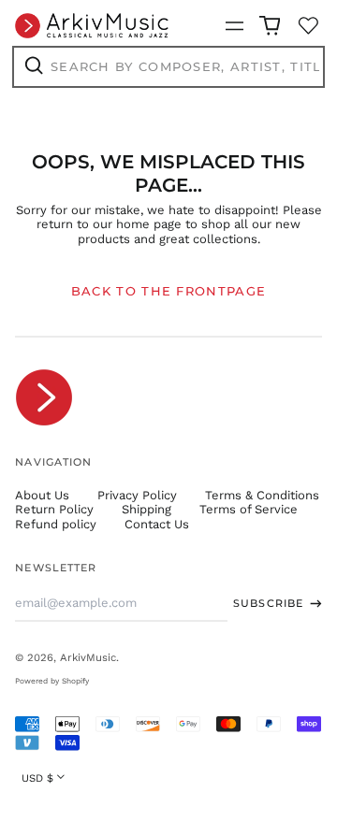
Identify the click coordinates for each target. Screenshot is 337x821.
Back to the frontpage (168, 290)
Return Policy (54, 509)
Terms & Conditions (262, 495)
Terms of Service (248, 509)
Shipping (146, 509)
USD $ (37, 778)
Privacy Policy (137, 495)
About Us (42, 495)
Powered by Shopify (52, 680)
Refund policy (55, 524)
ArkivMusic (88, 657)
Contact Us (157, 524)
